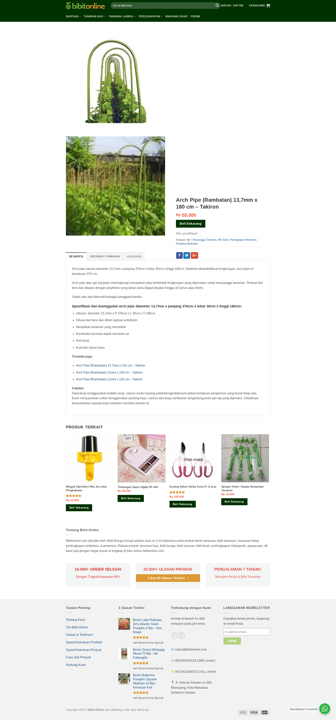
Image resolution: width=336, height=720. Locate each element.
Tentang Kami (75, 619)
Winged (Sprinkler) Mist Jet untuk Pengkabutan (86, 488)
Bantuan (72, 16)
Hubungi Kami (76, 665)
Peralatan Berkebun (187, 243)
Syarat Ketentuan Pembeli (84, 642)
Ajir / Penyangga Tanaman (201, 239)
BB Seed (223, 239)
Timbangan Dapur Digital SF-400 (138, 486)
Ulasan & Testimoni (79, 634)
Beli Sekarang (190, 223)
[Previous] (66, 477)
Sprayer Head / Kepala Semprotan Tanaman (242, 488)
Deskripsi (76, 256)
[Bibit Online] (85, 5)
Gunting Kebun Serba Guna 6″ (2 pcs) (192, 486)
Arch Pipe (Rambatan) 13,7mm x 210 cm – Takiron (110, 365)
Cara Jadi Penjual (78, 657)
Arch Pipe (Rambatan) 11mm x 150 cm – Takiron (109, 372)
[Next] (269, 477)
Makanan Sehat (176, 16)
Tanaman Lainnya (121, 16)
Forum (195, 16)
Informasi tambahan (105, 256)
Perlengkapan (149, 16)
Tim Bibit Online (77, 627)
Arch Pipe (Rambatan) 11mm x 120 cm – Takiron (109, 379)
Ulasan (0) (134, 256)
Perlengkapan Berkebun (243, 239)
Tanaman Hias (93, 16)
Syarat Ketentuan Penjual (83, 650)
